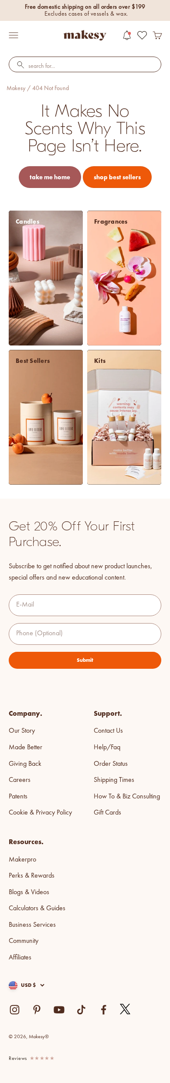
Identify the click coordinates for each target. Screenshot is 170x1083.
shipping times (114, 780)
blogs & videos (29, 892)
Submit (85, 660)
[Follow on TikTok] (81, 1010)
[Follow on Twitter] (125, 1009)
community (23, 941)
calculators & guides (37, 908)
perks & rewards (31, 875)
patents (18, 796)
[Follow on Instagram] (14, 1010)
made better (25, 747)
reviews (18, 1058)
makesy (16, 88)
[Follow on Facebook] (103, 1010)
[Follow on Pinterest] (37, 1010)
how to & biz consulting (127, 796)
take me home (50, 177)
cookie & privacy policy (40, 812)
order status (111, 764)
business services (32, 925)
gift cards (107, 812)
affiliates (20, 957)
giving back (25, 764)
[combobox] (85, 67)
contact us (108, 731)
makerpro (22, 859)
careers (20, 780)
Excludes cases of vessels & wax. (86, 14)
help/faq (107, 747)
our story (22, 731)
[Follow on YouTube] (59, 1010)
